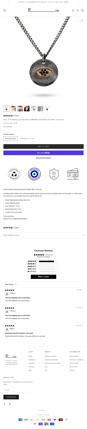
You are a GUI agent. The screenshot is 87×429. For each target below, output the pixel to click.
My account (73, 367)
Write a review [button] (43, 277)
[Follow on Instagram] (10, 404)
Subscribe (11, 397)
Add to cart (43, 146)
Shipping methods (51, 356)
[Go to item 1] (6, 109)
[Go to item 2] (13, 109)
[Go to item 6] (40, 109)
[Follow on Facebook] (4, 404)
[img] (9, 290)
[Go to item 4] (27, 109)
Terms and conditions (76, 360)
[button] (8, 116)
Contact (72, 370)
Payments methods (51, 360)
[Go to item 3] (20, 109)
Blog (30, 370)
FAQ (46, 367)
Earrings (31, 367)
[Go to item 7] (47, 109)
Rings (30, 356)
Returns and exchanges (52, 363)
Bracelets (32, 363)
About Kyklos (73, 356)
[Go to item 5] (33, 109)
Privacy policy (74, 363)
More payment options (43, 158)
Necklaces (32, 360)
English (42, 410)
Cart (46, 370)
